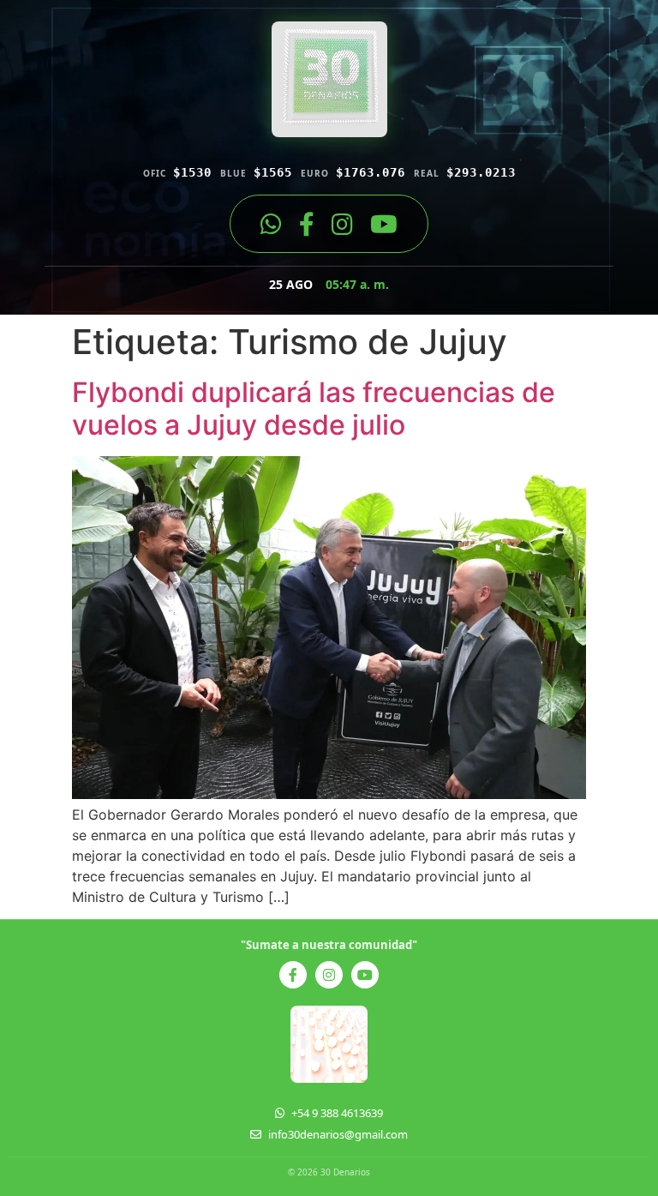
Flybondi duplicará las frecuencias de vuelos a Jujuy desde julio (313, 409)
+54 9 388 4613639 (337, 1113)
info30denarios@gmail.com (338, 1134)
